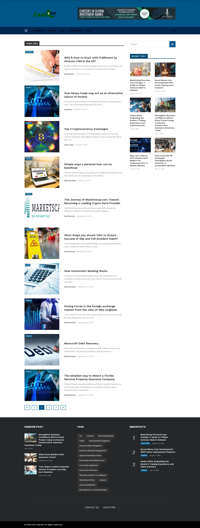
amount (102, 480)
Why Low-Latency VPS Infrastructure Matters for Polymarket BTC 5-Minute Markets (139, 161)
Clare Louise (69, 145)
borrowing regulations (88, 465)
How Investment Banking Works (85, 271)
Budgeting (75, 30)
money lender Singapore (99, 441)
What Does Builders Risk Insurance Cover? (51, 455)
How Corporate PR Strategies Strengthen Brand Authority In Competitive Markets (165, 161)
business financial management (92, 450)
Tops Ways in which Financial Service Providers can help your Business (54, 469)
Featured (29, 52)
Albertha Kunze (70, 180)
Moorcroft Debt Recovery (81, 343)
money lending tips (87, 485)
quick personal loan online (90, 455)
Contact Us (92, 507)
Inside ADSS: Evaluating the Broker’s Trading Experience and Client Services (138, 120)
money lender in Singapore (90, 445)
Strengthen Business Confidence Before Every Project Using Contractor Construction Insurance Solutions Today (165, 122)
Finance (38, 30)
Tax (62, 30)
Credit (51, 30)
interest (90, 436)
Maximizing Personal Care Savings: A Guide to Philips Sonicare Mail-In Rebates (140, 85)
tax (80, 436)
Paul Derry (68, 109)
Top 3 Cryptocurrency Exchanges (86, 129)
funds (81, 441)
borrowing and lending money (91, 460)
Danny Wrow (69, 74)
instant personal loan (88, 470)
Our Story (109, 507)
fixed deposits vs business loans (93, 490)
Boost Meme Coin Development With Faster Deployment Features (158, 450)
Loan (89, 30)
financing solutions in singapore (92, 475)
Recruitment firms (87, 480)
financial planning (105, 436)
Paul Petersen (69, 216)
